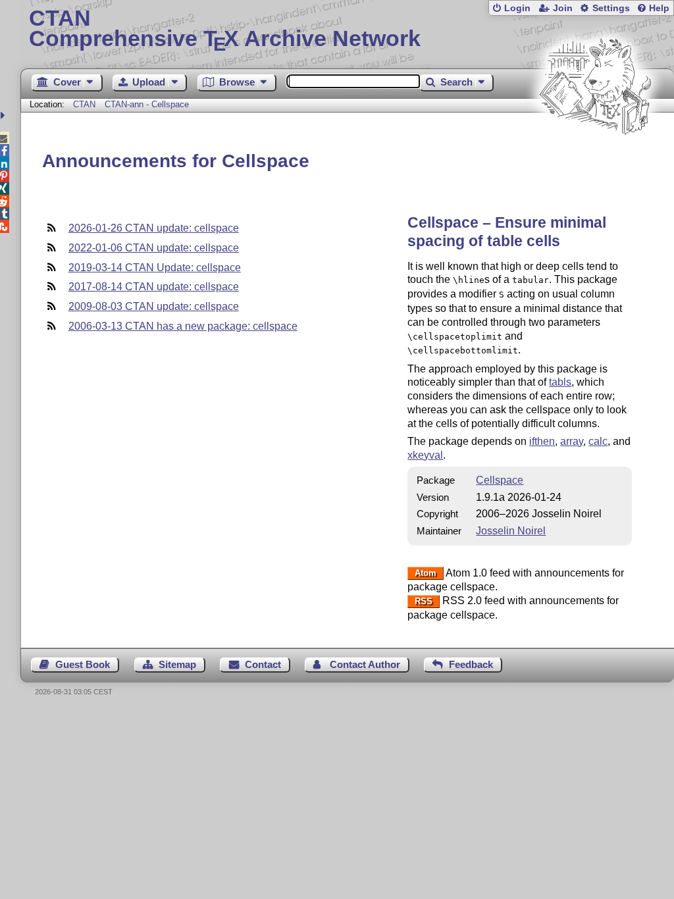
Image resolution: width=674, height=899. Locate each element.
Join (563, 8)
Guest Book (82, 664)
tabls (560, 382)
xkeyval (425, 455)
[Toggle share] (4, 115)
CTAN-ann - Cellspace (147, 104)
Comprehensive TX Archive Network (225, 30)
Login (517, 8)
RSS (423, 601)
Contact (263, 664)
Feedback (471, 664)
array (571, 441)
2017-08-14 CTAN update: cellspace (153, 286)
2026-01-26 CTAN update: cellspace (153, 228)
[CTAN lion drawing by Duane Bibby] (595, 159)
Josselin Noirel (511, 530)
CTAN (84, 104)
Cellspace (499, 480)
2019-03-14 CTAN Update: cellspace (154, 267)
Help (659, 8)
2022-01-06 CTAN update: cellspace (153, 247)
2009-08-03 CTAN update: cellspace (153, 306)
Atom (425, 573)
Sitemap (177, 664)
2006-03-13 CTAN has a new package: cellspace (183, 326)
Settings (611, 8)
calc (598, 441)
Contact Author (365, 664)
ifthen (542, 441)
